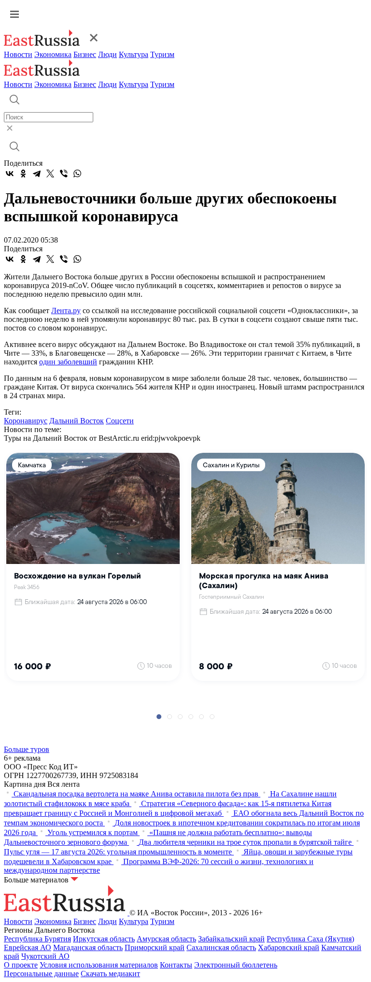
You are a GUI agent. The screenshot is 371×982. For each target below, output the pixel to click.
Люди (107, 54)
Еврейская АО (27, 947)
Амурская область (166, 939)
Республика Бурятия (37, 939)
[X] (50, 173)
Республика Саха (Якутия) (310, 939)
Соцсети (120, 421)
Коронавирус (25, 421)
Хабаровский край (288, 947)
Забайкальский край (231, 939)
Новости (18, 54)
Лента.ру (66, 310)
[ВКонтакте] (9, 173)
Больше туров (26, 749)
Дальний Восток (76, 421)
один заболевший (68, 362)
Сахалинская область (221, 947)
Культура (133, 54)
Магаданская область (88, 947)
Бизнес (84, 54)
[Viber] (64, 173)
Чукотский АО (45, 956)
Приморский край (155, 947)
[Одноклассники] (23, 173)
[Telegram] (37, 173)
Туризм (162, 54)
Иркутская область (104, 939)
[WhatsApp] (77, 173)
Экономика (52, 54)
